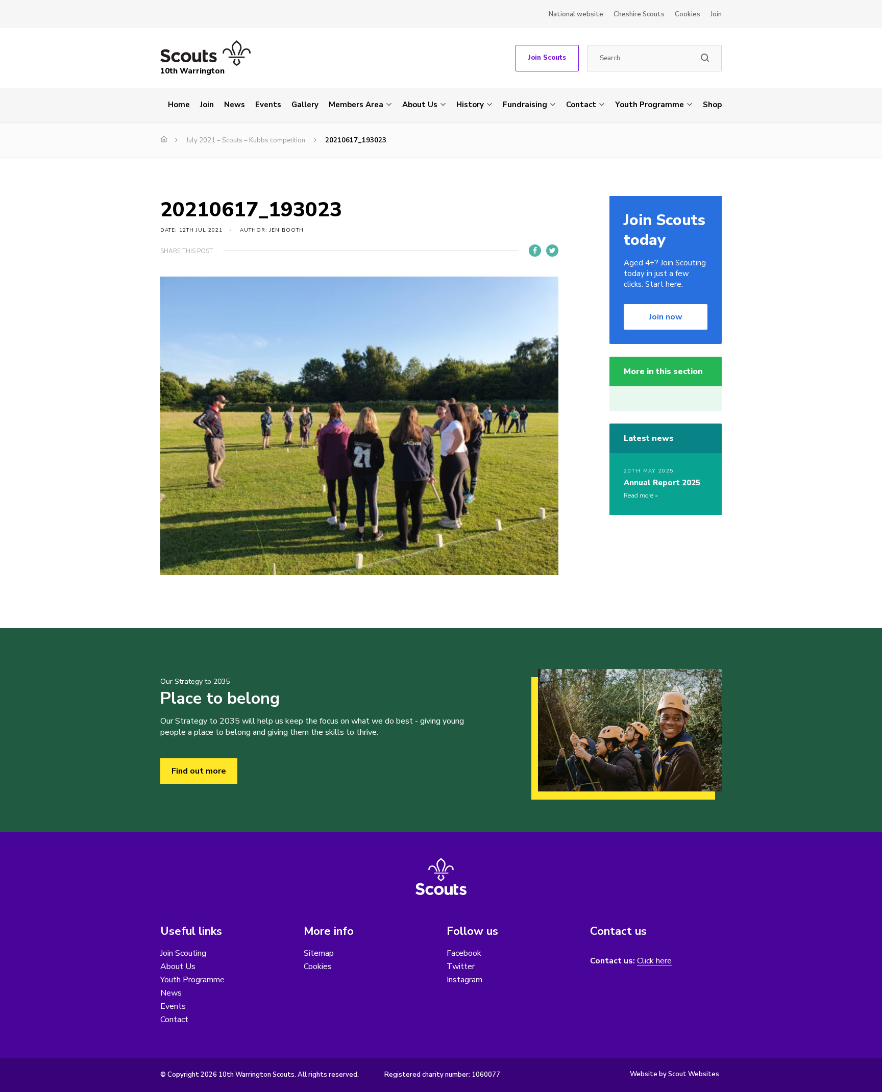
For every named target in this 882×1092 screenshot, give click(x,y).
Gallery (304, 105)
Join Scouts (547, 57)
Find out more (199, 771)
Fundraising (525, 105)
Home (179, 105)
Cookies (687, 14)
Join (716, 14)
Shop (712, 105)
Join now (665, 316)
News (234, 105)
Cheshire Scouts (639, 14)
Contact (581, 105)
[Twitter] (552, 250)
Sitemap (319, 953)
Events (268, 105)
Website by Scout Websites (674, 1074)
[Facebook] (535, 250)
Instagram (464, 979)
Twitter (461, 966)
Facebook (464, 953)
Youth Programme (649, 105)
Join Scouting (183, 953)
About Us (419, 105)
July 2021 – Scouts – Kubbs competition (245, 140)
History (470, 105)
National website (576, 14)
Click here (654, 961)
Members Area (356, 105)
